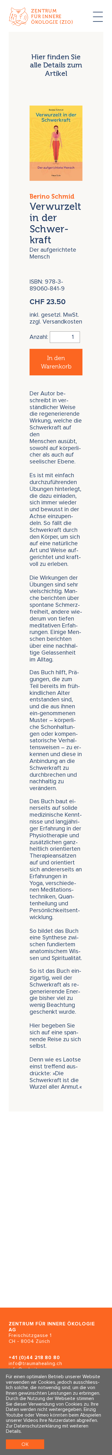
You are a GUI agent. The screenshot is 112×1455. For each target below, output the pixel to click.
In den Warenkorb (56, 362)
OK (24, 1444)
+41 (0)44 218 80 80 (34, 1357)
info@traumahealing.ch (35, 1363)
